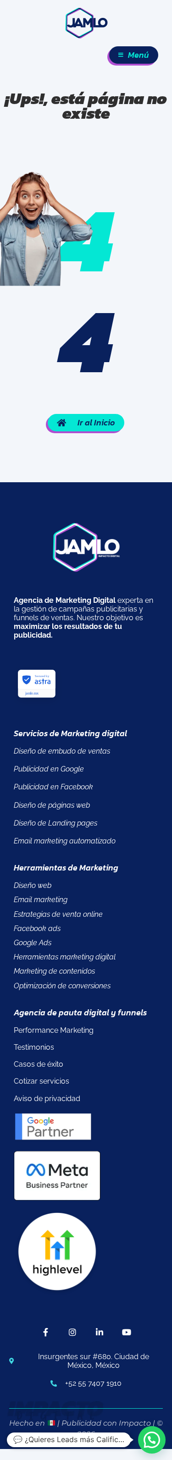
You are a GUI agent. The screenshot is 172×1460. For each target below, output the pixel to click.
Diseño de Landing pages (55, 823)
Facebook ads (37, 928)
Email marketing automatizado (65, 841)
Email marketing (40, 899)
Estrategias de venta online (58, 914)
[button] (152, 1440)
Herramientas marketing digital (65, 957)
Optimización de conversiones (62, 985)
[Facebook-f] (45, 1332)
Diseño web (32, 885)
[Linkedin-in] (100, 1332)
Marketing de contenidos (54, 971)
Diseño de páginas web (52, 805)
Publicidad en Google (49, 769)
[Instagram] (72, 1332)
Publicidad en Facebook (53, 786)
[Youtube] (126, 1332)
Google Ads (32, 942)
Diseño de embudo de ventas (62, 751)
